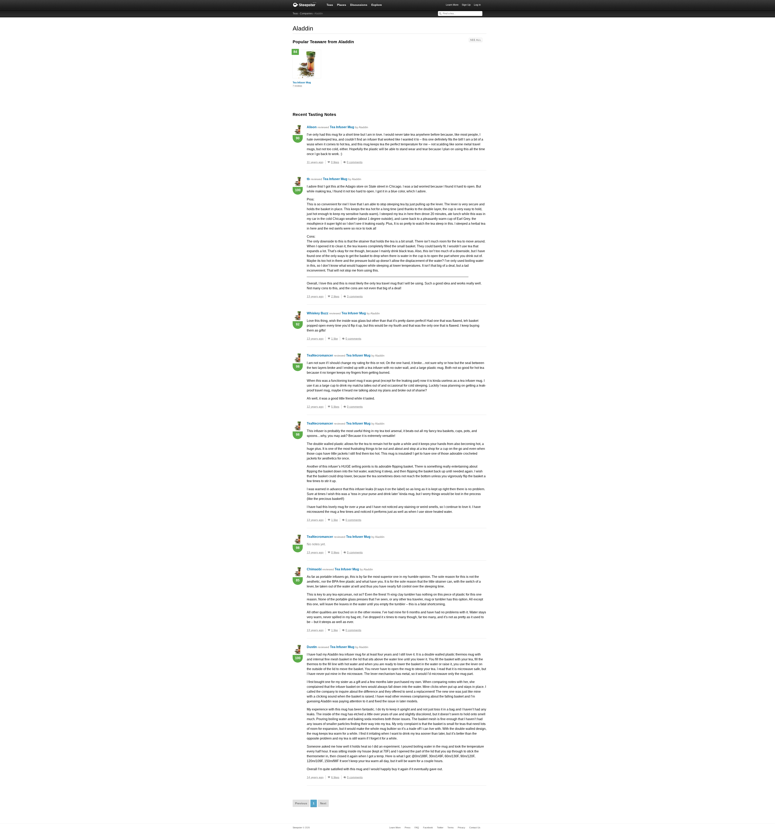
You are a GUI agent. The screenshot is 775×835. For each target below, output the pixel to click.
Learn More (452, 4)
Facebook (428, 827)
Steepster (307, 5)
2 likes (335, 296)
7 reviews (297, 86)
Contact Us (474, 827)
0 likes (335, 162)
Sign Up (466, 4)
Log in (477, 4)
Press (408, 827)
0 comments (354, 162)
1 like (334, 338)
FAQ (417, 827)
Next (323, 803)
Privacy (461, 827)
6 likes (335, 777)
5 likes (335, 406)
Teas (330, 4)
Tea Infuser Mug (302, 82)
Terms (450, 827)
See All (475, 40)
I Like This (329, 162)
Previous (301, 803)
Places (341, 4)
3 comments (355, 296)
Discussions (358, 4)
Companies (306, 13)
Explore (376, 4)
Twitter (440, 827)
